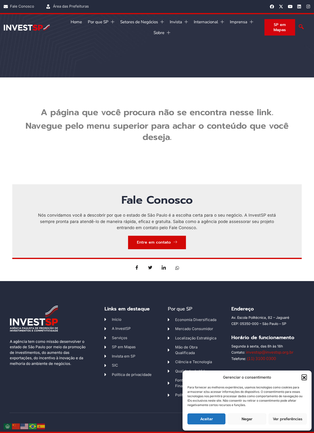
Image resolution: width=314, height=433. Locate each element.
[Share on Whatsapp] (177, 267)
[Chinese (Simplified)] (16, 426)
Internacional (206, 22)
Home (76, 22)
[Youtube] (290, 6)
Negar (247, 419)
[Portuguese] (33, 426)
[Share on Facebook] (137, 267)
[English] (24, 426)
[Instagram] (308, 6)
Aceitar (206, 419)
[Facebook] (272, 6)
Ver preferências (287, 419)
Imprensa (238, 22)
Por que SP (98, 22)
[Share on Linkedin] (164, 267)
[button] (304, 377)
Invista (176, 22)
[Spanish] (41, 426)
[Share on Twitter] (150, 267)
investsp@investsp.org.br (269, 352)
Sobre (159, 33)
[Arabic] (8, 426)
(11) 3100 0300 (261, 358)
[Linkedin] (299, 6)
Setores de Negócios (139, 22)
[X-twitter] (281, 6)
